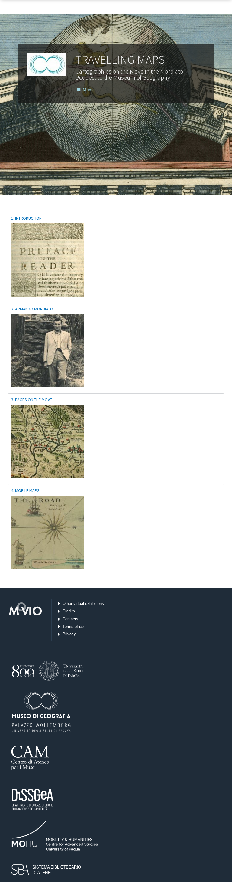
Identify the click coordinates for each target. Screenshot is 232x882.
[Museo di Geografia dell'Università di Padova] (51, 662)
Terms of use (74, 626)
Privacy (69, 634)
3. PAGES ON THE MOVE (31, 399)
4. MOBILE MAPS (25, 490)
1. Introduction (26, 218)
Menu (87, 89)
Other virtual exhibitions (83, 603)
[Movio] (24, 632)
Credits (69, 611)
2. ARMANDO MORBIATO (32, 309)
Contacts (70, 619)
